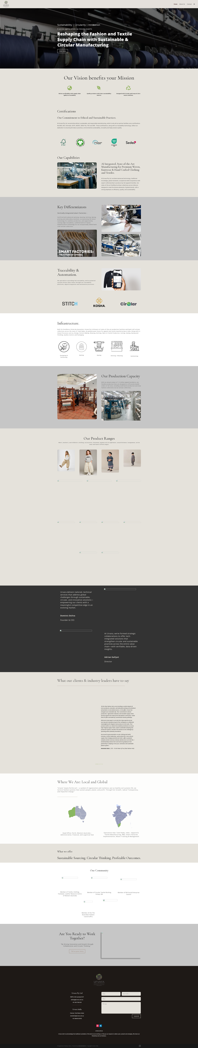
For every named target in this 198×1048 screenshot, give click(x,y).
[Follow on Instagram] (97, 1025)
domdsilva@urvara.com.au (77, 1015)
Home (175, 4)
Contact (189, 4)
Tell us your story (77, 951)
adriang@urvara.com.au (77, 999)
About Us (182, 4)
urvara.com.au (99, 1030)
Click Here (62, 51)
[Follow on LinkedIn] (100, 1025)
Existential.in (82, 1046)
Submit (136, 1016)
